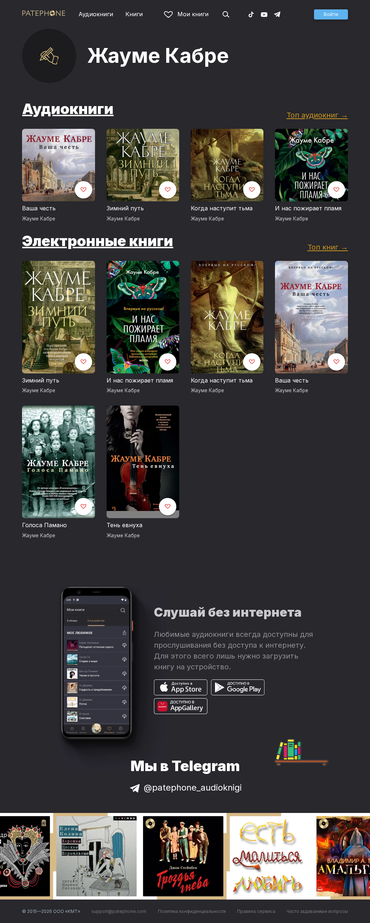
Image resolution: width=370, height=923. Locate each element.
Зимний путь (125, 208)
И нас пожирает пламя (308, 208)
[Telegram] (277, 14)
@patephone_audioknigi (193, 787)
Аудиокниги (95, 14)
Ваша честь (39, 208)
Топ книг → (327, 246)
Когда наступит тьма (222, 208)
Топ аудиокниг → (317, 114)
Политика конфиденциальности (192, 911)
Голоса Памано (44, 525)
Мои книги (192, 14)
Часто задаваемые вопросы (317, 911)
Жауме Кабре (38, 219)
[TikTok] (251, 14)
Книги (134, 14)
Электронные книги (97, 241)
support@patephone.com (118, 911)
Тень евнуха (124, 525)
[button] (331, 14)
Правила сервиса (256, 911)
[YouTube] (264, 14)
